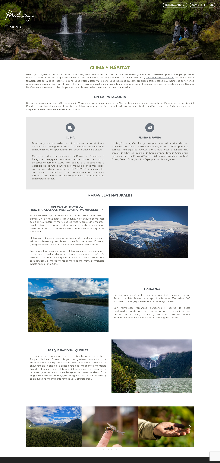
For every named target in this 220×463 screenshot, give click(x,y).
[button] (197, 5)
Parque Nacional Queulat (160, 77)
